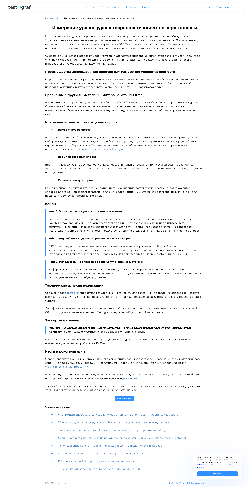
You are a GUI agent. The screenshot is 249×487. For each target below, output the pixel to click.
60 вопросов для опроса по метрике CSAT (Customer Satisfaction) (102, 453)
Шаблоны (130, 7)
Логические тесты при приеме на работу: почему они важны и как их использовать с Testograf (122, 437)
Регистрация (223, 7)
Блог (58, 18)
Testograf (73, 292)
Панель (90, 7)
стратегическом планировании (66, 366)
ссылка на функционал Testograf (101, 149)
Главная (49, 18)
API (128, 312)
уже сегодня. (131, 378)
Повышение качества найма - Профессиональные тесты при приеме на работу (112, 430)
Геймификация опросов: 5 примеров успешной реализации (99, 469)
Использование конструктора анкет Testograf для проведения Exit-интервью (110, 445)
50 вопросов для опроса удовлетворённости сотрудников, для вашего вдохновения (115, 422)
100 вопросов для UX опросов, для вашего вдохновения (96, 461)
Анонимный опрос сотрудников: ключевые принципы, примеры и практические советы (118, 414)
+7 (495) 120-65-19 (176, 483)
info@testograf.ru (195, 483)
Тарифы (146, 7)
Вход (208, 7)
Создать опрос (124, 398)
